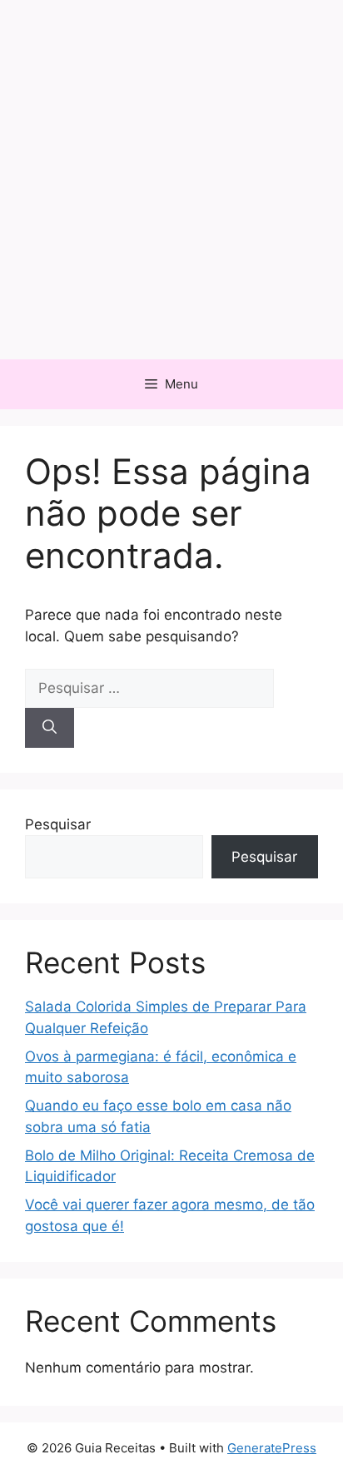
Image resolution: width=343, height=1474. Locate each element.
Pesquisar (58, 824)
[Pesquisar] (49, 728)
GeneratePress (271, 1448)
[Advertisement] (171, 179)
